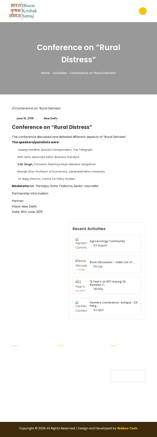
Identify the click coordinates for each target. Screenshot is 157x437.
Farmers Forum (86, 354)
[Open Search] (143, 11)
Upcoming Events (88, 365)
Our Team (87, 374)
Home (45, 73)
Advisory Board (64, 360)
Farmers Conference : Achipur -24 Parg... (113, 304)
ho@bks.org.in (124, 368)
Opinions (86, 380)
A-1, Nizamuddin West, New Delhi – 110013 (124, 357)
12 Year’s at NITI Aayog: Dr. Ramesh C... (108, 283)
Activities (60, 73)
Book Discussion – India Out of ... (112, 262)
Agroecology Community (107, 241)
